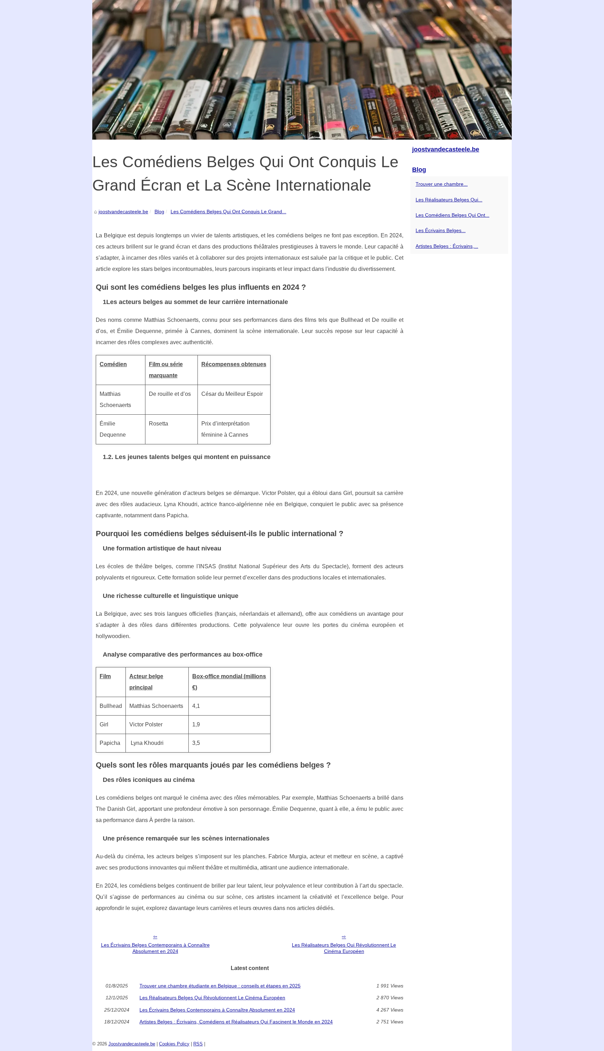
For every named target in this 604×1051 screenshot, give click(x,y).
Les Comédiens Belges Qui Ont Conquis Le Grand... (228, 211)
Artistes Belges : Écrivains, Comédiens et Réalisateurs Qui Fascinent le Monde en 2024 (236, 1021)
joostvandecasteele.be (123, 211)
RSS (198, 1043)
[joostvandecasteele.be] (302, 70)
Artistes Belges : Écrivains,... (447, 246)
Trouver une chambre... (442, 184)
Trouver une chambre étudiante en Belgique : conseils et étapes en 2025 (220, 985)
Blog (159, 211)
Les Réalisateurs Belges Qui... (449, 199)
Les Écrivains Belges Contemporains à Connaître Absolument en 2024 (155, 948)
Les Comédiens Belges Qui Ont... (452, 215)
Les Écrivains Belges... (441, 230)
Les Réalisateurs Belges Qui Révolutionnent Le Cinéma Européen (344, 948)
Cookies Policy (174, 1043)
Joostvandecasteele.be (131, 1043)
